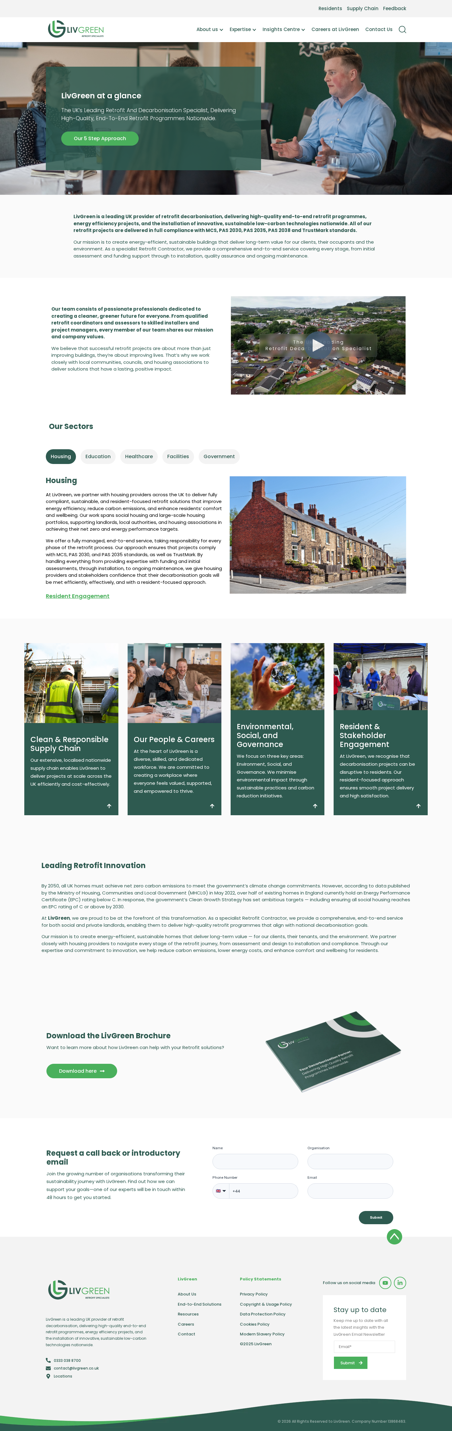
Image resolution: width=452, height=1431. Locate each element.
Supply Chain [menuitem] (363, 8)
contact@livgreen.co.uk (76, 1368)
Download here (78, 1071)
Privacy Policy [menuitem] (254, 1294)
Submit (376, 1217)
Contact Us (379, 29)
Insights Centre (281, 29)
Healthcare (139, 456)
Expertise (240, 29)
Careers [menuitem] (186, 1324)
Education (98, 456)
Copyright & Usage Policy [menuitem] (266, 1304)
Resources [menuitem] (188, 1314)
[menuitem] (385, 1283)
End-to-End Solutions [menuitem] (199, 1304)
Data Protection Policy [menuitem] (263, 1314)
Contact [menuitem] (186, 1334)
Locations (63, 1376)
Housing (61, 456)
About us (207, 29)
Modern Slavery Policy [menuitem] (262, 1334)
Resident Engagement (77, 596)
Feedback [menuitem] (394, 8)
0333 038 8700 (67, 1360)
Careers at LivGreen (335, 29)
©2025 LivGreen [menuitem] (256, 1344)
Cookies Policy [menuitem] (255, 1324)
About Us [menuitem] (187, 1294)
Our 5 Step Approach (100, 138)
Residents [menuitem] (330, 8)
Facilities (178, 456)
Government (219, 456)
